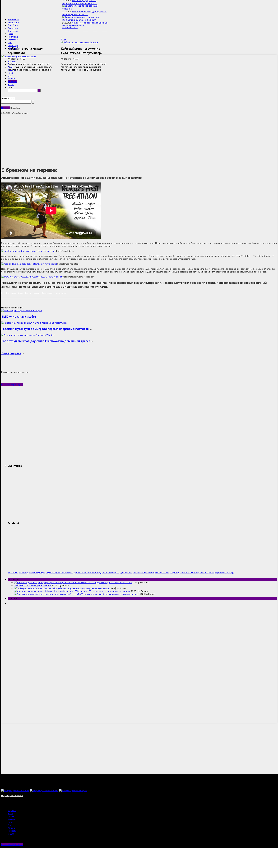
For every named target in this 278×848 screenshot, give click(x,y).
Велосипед (13, 22)
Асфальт (12, 61)
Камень (12, 69)
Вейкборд (13, 25)
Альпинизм (13, 19)
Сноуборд (13, 48)
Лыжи (11, 33)
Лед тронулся (11, 353)
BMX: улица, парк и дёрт (18, 316)
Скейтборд (13, 45)
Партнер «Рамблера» (12, 795)
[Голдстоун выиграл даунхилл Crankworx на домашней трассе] (28, 335)
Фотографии (214, 572)
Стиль (191, 572)
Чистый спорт (61, 293)
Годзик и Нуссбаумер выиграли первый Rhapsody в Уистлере (45, 329)
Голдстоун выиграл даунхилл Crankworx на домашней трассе (45, 341)
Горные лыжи (66, 572)
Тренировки (47, 293)
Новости (12, 81)
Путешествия (126, 572)
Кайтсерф (13, 30)
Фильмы (204, 572)
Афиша (11, 78)
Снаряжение (163, 572)
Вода (10, 64)
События (184, 572)
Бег (2, 293)
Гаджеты (50, 572)
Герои (28, 293)
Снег (10, 75)
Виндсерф (13, 28)
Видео (11, 84)
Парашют (13, 39)
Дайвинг (78, 572)
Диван (11, 67)
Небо (10, 72)
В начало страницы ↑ (12, 384)
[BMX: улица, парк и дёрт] (21, 310)
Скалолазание (139, 572)
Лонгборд (13, 36)
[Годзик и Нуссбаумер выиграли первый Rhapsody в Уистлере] (34, 322)
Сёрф (10, 42)
